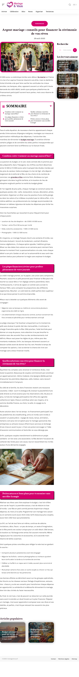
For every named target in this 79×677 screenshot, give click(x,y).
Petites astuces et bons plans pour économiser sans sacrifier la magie (40, 121)
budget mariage (27, 139)
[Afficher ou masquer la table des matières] (39, 106)
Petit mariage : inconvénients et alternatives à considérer (66, 90)
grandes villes (17, 177)
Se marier (42, 77)
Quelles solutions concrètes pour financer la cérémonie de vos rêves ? (40, 114)
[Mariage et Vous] (15, 4)
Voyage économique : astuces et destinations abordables (40, 633)
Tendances (39, 23)
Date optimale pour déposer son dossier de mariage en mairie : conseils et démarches (67, 61)
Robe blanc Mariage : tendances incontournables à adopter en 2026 (67, 76)
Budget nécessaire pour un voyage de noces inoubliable (10, 634)
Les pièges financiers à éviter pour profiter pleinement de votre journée (14, 119)
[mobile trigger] (4, 4)
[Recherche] (69, 4)
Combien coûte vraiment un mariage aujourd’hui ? (14, 113)
